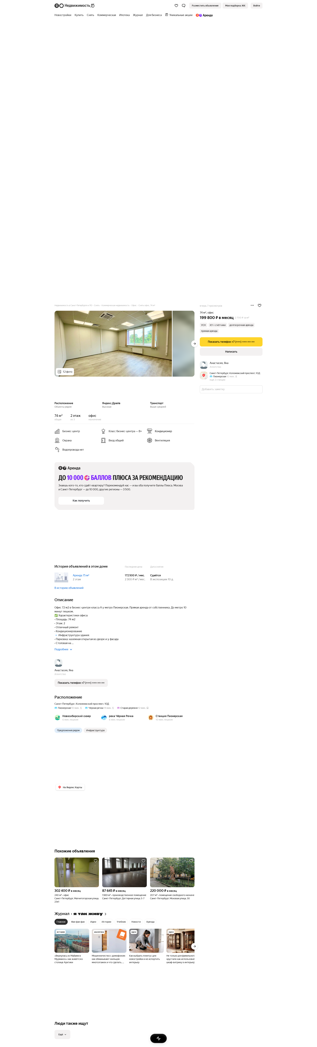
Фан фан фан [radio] (78, 921)
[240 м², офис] (76, 872)
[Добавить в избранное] (260, 305)
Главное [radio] (61, 921)
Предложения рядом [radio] (68, 730)
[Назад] (54, 389)
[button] (184, 6)
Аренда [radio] (150, 921)
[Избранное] (176, 6)
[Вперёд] (194, 343)
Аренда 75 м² (81, 575)
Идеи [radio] (93, 921)
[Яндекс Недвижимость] (74, 5)
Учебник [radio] (121, 921)
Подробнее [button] (61, 649)
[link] (257, 6)
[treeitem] (63, 15)
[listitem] (169, 431)
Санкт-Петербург (64, 703)
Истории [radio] (106, 921)
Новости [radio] (136, 921)
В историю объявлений (69, 587)
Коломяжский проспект (89, 703)
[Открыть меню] (252, 305)
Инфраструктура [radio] (95, 730)
